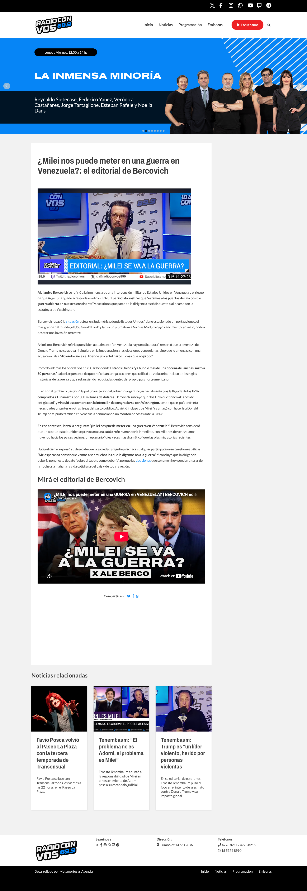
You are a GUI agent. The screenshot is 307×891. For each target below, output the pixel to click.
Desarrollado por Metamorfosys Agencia (63, 871)
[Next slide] (300, 86)
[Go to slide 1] (143, 131)
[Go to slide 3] (149, 131)
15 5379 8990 (231, 850)
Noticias (166, 25)
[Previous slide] (6, 86)
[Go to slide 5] (155, 131)
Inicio (148, 25)
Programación (190, 25)
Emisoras (215, 25)
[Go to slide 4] (152, 131)
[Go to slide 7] (161, 131)
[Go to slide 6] (158, 131)
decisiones (143, 460)
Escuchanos (249, 25)
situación (72, 321)
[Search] (268, 25)
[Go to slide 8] (164, 131)
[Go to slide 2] (146, 131)
